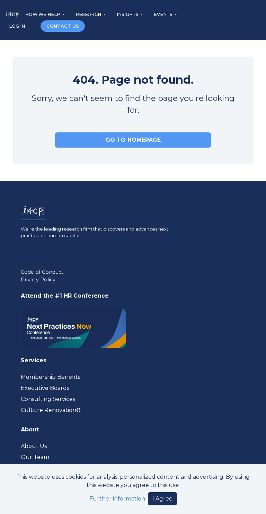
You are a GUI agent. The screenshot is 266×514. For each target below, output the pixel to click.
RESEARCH (89, 14)
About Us (34, 446)
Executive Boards (45, 388)
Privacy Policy (38, 280)
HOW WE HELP (43, 14)
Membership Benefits (50, 377)
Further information (117, 498)
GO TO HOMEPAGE (133, 140)
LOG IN (17, 26)
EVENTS (164, 14)
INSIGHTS (128, 14)
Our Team (35, 457)
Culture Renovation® (51, 410)
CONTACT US (62, 26)
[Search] (33, 25)
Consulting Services (48, 399)
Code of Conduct (42, 272)
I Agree (162, 498)
